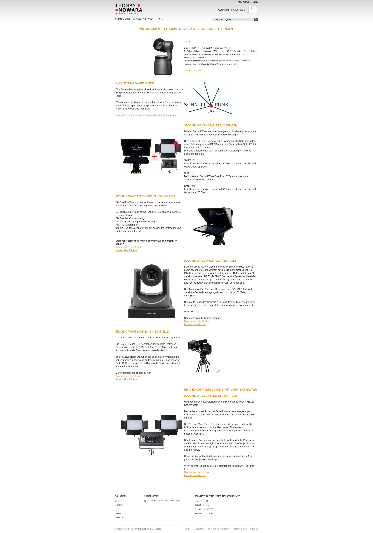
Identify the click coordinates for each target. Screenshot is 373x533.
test (187, 529)
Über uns (118, 501)
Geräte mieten (122, 18)
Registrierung (244, 2)
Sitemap (254, 529)
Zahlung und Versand (219, 529)
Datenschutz (240, 529)
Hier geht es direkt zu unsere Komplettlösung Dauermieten (146, 115)
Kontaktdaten (120, 517)
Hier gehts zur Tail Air (192, 70)
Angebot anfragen (143, 18)
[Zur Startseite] (128, 8)
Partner (118, 513)
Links (117, 509)
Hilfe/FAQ (119, 505)
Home (160, 18)
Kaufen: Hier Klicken (126, 250)
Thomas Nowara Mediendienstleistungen (163, 501)
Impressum (198, 529)
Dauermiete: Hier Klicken (128, 247)
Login (255, 2)
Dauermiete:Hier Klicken (197, 472)
